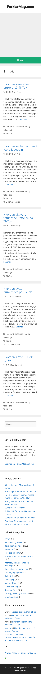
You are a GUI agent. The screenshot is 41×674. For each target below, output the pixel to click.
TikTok (9, 133)
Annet (7, 539)
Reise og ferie (11, 590)
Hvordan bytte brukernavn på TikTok (17, 290)
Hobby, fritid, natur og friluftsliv (19, 556)
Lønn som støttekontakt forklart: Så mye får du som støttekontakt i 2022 (20, 637)
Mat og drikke (11, 583)
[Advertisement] (20, 34)
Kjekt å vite (10, 576)
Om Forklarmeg (11, 586)
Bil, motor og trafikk (13, 542)
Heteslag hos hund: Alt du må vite (20, 491)
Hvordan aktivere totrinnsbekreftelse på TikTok (18, 218)
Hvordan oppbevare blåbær (23, 612)
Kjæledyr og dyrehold (14, 572)
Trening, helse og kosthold (17, 593)
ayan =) (8, 628)
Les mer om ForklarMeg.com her (19, 464)
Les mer (24, 119)
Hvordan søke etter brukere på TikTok (16, 85)
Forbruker (9, 549)
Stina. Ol (8, 634)
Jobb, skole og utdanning (16, 569)
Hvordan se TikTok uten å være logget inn (20, 147)
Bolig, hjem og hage (14, 546)
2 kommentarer (13, 202)
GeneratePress (20, 670)
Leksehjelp (9, 579)
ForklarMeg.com (20, 7)
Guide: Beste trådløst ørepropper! (20, 518)
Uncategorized (11, 597)
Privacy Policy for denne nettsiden (20, 653)
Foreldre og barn (12, 553)
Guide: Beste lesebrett (15, 508)
